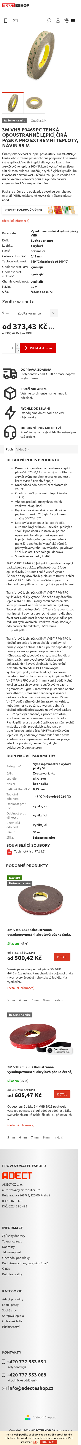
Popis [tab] (9, 449)
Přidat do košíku (41, 348)
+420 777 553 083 (26, 1375)
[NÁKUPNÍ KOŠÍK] (66, 20)
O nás (6, 1268)
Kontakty (8, 1247)
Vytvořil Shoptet (44, 1417)
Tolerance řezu (12, 1241)
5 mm (11, 1000)
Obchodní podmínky (16, 1258)
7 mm (35, 1000)
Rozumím (48, 1441)
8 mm (47, 1000)
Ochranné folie (12, 1321)
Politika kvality (12, 1274)
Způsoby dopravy (13, 1235)
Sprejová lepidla (13, 1315)
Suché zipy (9, 1310)
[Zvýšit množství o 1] (17, 345)
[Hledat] (48, 20)
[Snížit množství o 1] (17, 350)
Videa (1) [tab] (22, 449)
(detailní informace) (15, 220)
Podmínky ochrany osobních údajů (25, 1263)
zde (35, 1441)
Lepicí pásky (10, 1304)
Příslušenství (11, 1326)
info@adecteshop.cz (30, 1388)
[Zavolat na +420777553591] (7, 20)
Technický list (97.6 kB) (30, 851)
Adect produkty (12, 1299)
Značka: (38, 120)
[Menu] (73, 20)
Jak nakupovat (12, 1252)
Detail (62, 957)
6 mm (23, 1000)
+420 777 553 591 (26, 1361)
